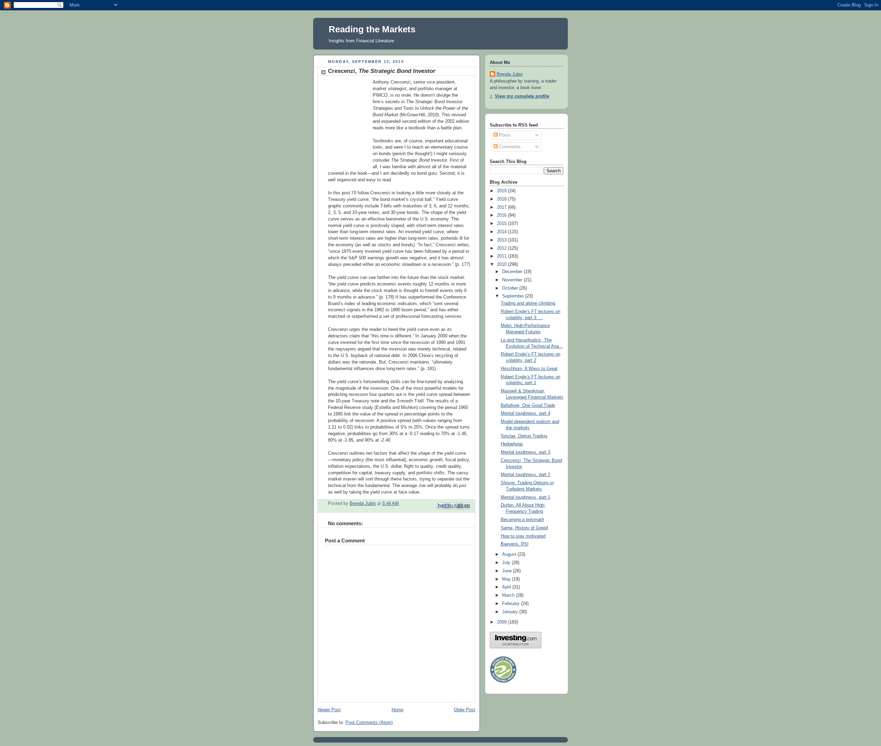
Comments (509, 146)
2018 (502, 199)
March (509, 595)
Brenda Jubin (510, 74)
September (513, 296)
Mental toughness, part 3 (525, 452)
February (511, 603)
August (510, 554)
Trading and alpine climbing (528, 303)
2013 (502, 240)
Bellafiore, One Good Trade (528, 405)
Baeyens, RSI (515, 544)
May (507, 579)
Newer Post (329, 709)
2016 (502, 215)
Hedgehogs (512, 444)
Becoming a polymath (522, 519)
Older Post (464, 709)
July (507, 562)
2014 (502, 231)
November (513, 280)
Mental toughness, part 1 (525, 497)
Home (397, 709)
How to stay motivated (523, 536)
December (513, 271)
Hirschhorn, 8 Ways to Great (529, 368)
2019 (502, 190)
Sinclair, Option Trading (524, 436)
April (507, 587)
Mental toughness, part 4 (525, 413)
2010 (502, 264)
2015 (502, 223)
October (510, 288)
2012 (502, 248)
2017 (502, 207)
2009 (502, 622)
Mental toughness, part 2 (525, 474)
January (510, 611)
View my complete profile (522, 96)
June (507, 571)
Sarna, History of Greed (524, 528)
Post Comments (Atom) (369, 722)
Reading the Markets (372, 29)
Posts (504, 135)
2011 (502, 256)
